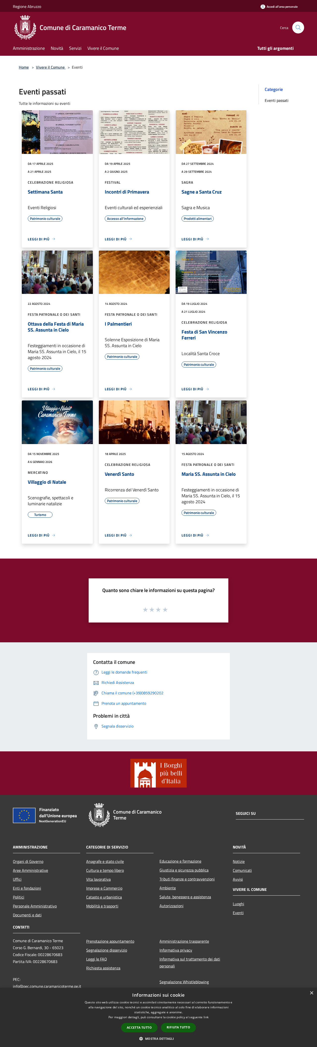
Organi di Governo (28, 861)
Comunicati (242, 870)
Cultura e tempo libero (105, 870)
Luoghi (238, 904)
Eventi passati (277, 100)
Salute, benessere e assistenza (185, 897)
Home (24, 67)
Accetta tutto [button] (139, 1027)
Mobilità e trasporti (102, 906)
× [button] (311, 993)
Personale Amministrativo (35, 906)
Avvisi (238, 879)
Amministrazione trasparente (184, 941)
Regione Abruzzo (27, 6)
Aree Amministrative (30, 870)
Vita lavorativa (98, 879)
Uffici (17, 879)
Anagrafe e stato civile (105, 861)
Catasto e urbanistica (104, 897)
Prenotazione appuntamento (110, 941)
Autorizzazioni (171, 906)
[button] (158, 1038)
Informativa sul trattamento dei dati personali (189, 962)
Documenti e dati (27, 915)
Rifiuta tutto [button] (178, 1027)
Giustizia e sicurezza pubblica (184, 870)
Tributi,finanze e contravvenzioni (187, 879)
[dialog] (158, 1017)
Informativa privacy (175, 950)
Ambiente (167, 888)
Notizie (239, 861)
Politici (18, 897)
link (206, 1017)
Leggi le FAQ (96, 959)
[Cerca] (298, 27)
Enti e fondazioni (27, 888)
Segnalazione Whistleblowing (184, 982)
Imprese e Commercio (104, 888)
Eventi (238, 913)
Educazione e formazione (180, 861)
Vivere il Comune (51, 67)
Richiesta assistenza (103, 968)
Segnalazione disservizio (106, 950)
